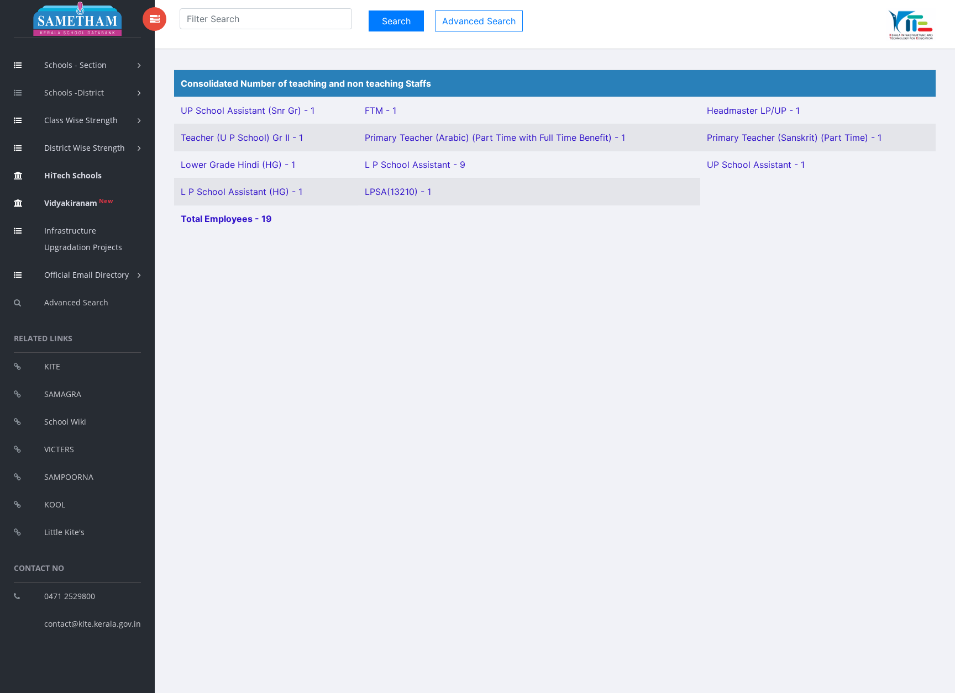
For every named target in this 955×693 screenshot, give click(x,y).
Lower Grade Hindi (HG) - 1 (238, 164)
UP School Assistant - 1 (756, 164)
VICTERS (59, 449)
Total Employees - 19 (226, 218)
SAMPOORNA (68, 477)
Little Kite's (64, 532)
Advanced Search (76, 302)
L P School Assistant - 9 (415, 164)
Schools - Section (75, 65)
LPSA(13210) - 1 (398, 191)
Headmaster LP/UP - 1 (753, 110)
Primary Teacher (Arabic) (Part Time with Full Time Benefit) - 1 (495, 137)
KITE (52, 366)
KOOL (54, 504)
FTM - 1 (380, 110)
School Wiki (65, 421)
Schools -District (74, 92)
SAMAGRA (62, 394)
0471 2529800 (69, 596)
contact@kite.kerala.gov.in (92, 623)
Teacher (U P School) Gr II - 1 (242, 137)
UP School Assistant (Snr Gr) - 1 (247, 110)
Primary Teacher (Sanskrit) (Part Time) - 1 (794, 137)
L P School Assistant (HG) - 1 (241, 191)
